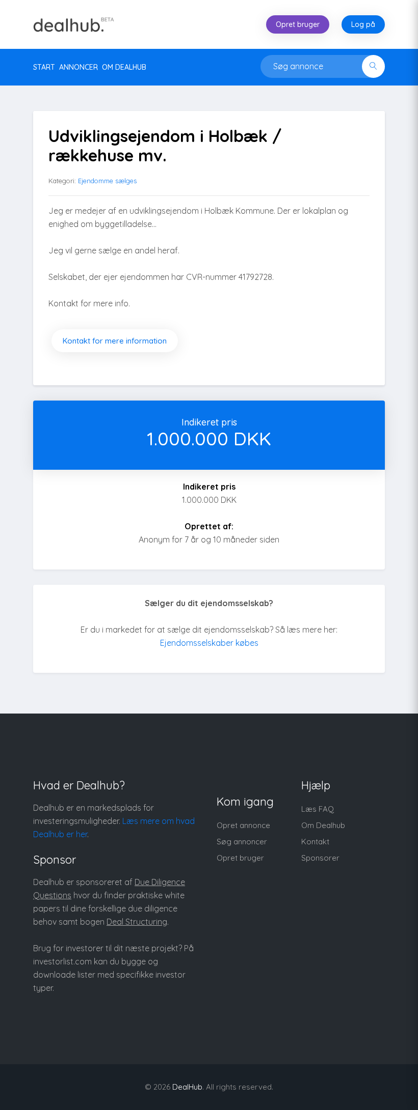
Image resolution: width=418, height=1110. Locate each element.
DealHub (187, 1087)
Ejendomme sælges (107, 181)
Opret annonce (243, 825)
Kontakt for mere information (115, 341)
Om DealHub (124, 67)
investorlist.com (62, 961)
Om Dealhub (323, 825)
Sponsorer (320, 858)
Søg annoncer (242, 841)
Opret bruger (298, 24)
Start (44, 67)
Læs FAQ (317, 809)
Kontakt (315, 841)
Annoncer (78, 67)
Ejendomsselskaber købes (209, 643)
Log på (363, 24)
